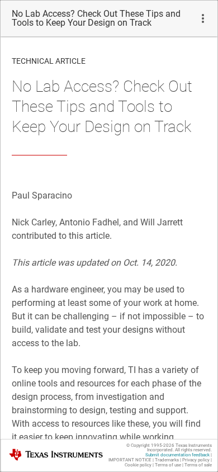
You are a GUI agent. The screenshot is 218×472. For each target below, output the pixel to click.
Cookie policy (138, 465)
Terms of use (168, 465)
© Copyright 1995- (150, 445)
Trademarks (167, 459)
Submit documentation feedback (177, 454)
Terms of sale (198, 465)
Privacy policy (196, 459)
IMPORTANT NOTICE (129, 459)
